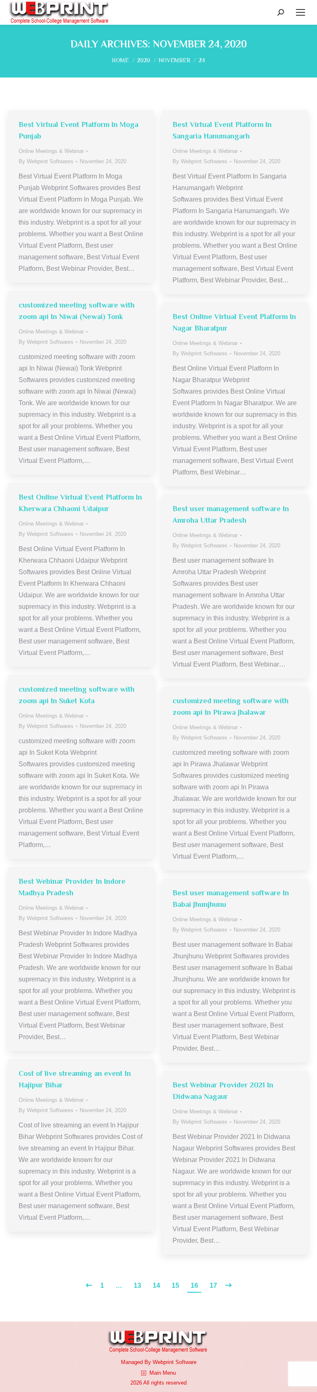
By (46, 161)
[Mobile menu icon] (300, 12)
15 (175, 1285)
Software (185, 1362)
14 (156, 1285)
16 (194, 1285)
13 (137, 1285)
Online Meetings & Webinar (51, 151)
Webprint (163, 1362)
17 (213, 1285)
